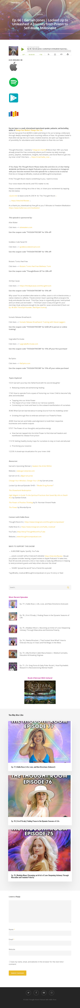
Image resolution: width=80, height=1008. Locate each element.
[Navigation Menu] (70, 3)
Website (12, 949)
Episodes (40, 14)
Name (12, 929)
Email (11, 939)
